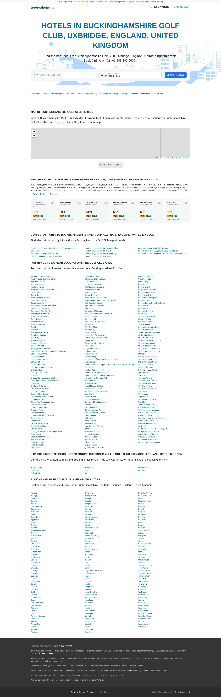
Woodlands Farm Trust (147, 439)
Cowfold (34, 565)
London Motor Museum (94, 370)
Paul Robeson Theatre (94, 426)
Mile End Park (90, 381)
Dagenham (35, 581)
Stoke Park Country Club (148, 362)
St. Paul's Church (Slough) (149, 351)
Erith (32, 613)
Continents (35, 94)
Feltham (34, 621)
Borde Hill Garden (38, 322)
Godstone (35, 632)
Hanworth (88, 509)
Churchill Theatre (38, 391)
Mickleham (89, 603)
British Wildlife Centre (39, 332)
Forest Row (35, 624)
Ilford (87, 557)
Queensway (143, 282)
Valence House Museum (148, 410)
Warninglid (142, 597)
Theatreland (143, 394)
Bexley (33, 514)
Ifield (87, 470)
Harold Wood (90, 520)
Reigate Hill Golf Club (147, 290)
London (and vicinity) (109, 94)
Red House (143, 284)
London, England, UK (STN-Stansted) (153, 248)
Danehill (34, 584)
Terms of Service (78, 692)
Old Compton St (91, 407)
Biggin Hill (35, 520)
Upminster (142, 587)
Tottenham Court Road (147, 399)
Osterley (88, 632)
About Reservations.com (41, 675)
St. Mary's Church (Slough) (149, 348)
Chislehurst (35, 557)
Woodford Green (145, 616)
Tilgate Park (143, 397)
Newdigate (89, 613)
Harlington (89, 514)
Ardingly (34, 496)
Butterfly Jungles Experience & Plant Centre (49, 351)
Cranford (34, 568)
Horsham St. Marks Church (96, 322)
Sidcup (141, 533)
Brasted (34, 525)
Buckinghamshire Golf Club (42, 348)
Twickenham (143, 584)
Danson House (37, 418)
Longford (88, 589)
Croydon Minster (38, 413)
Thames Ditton (144, 571)
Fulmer (33, 627)
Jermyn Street (90, 332)
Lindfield (88, 579)
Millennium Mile (91, 383)
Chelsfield (35, 549)
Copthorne (35, 563)
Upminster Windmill (146, 407)
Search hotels (175, 75)
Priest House (90, 442)
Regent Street (144, 287)
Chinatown (35, 383)
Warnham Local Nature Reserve (151, 418)
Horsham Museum (92, 316)
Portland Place (91, 439)
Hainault (88, 498)
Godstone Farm (91, 282)
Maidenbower (144, 468)
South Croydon (144, 544)
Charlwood (35, 546)
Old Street (142, 470)
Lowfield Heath (91, 595)
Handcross (89, 506)
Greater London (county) (87, 94)
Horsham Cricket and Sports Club (98, 314)
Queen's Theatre (145, 279)
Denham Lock (36, 429)
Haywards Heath (91, 528)
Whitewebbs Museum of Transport (152, 429)
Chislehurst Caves (38, 386)
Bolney (33, 522)
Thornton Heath (144, 573)
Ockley (87, 627)
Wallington (142, 592)
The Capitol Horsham (147, 383)
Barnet (33, 504)
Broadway (35, 338)
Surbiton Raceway (145, 367)
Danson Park (36, 421)
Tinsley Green (144, 576)
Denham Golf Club (38, 426)
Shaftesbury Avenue (146, 316)
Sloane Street (144, 324)
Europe (45, 94)
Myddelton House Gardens (96, 391)
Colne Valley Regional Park (42, 397)
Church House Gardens (40, 389)
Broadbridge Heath (38, 530)
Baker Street (36, 292)
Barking (34, 501)
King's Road (89, 346)
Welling (141, 600)
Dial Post (34, 592)
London (88, 584)
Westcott (142, 608)
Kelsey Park (89, 340)
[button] (34, 132)
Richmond (142, 514)
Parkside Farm (90, 421)
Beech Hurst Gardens (40, 308)
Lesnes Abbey (90, 357)
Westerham (143, 611)
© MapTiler (166, 158)
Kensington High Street (94, 343)
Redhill (141, 509)
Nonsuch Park (90, 397)
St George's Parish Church (149, 332)
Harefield (88, 512)
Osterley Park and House (95, 413)
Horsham (88, 546)
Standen (141, 354)
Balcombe (35, 498)
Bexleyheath (36, 517)
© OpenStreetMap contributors (180, 158)
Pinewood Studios (92, 431)
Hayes (87, 525)
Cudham (34, 579)
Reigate (141, 512)
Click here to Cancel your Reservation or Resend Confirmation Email (60, 665)
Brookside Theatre (38, 343)
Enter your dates (110, 165)
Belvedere (35, 512)
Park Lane (89, 418)
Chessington (36, 552)
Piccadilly (88, 429)
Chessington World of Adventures (45, 381)
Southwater (143, 549)
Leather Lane (90, 351)
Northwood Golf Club (93, 399)
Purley (140, 504)
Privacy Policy (92, 692)
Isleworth (88, 560)
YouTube (74, 680)
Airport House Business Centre (43, 279)
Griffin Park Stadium (93, 284)
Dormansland (36, 597)
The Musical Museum (147, 389)
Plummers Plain (144, 501)
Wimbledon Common (146, 437)
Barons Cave (36, 295)
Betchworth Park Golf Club (42, 311)
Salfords (141, 528)
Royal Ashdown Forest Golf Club (151, 303)
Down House (36, 434)
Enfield (33, 611)
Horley (87, 541)
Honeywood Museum (93, 311)
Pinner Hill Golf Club (93, 434)
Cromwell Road (37, 410)
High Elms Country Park (94, 306)
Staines (141, 552)
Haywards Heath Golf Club (95, 298)
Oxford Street (90, 415)
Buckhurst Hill (36, 536)
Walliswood (143, 595)
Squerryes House (145, 330)
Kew (86, 473)
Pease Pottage (144, 496)
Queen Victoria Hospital (94, 448)
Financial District (37, 445)
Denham (134, 94)
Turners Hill (143, 581)
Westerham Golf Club (147, 423)
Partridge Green (145, 493)
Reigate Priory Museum (148, 292)
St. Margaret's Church (147, 346)
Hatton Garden (91, 292)
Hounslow (89, 554)
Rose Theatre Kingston (147, 298)
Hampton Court (91, 504)
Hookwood (89, 538)
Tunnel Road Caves (146, 405)
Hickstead (89, 533)
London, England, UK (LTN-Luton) (99, 256)
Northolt (88, 616)
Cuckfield (34, 576)
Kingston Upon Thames (94, 571)
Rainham (141, 506)
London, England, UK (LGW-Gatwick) (100, 251)
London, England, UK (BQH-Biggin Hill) (46, 256)
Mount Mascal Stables (94, 386)
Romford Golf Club (145, 295)
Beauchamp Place (38, 300)
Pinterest (100, 680)
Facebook (59, 680)
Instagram (83, 680)
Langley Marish (91, 573)
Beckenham (36, 509)
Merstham (89, 600)
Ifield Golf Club (91, 327)
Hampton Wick (37, 468)
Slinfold (141, 538)
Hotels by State (74, 675)
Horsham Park (90, 319)
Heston (88, 530)
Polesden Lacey (91, 437)
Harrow (88, 522)
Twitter (67, 680)
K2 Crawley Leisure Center (96, 338)
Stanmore (142, 554)
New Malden (90, 611)
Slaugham (142, 536)
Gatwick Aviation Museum (95, 279)
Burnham (34, 538)
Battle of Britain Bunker (40, 298)
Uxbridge (124, 94)
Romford (141, 517)
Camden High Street (39, 354)
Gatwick (34, 629)
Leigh (87, 576)
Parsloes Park (90, 423)
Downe (34, 600)
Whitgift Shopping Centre (148, 431)
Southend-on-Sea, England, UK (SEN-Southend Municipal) (162, 254)
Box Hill (34, 327)
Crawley (34, 571)
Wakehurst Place (145, 415)
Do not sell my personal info (112, 675)
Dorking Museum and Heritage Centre (46, 431)
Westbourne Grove (146, 421)
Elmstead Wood (37, 439)
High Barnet (35, 473)
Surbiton (141, 563)
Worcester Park (144, 619)
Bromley (34, 533)
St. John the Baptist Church (149, 340)
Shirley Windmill (144, 322)
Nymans (88, 405)
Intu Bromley (90, 330)
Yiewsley (142, 627)
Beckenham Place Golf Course (43, 306)
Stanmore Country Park (148, 359)
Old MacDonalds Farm (94, 410)
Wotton (141, 621)
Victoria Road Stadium (147, 413)
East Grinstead (37, 603)
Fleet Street (36, 448)
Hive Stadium (90, 308)
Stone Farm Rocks (146, 365)
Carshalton (35, 544)
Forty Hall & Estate (92, 276)
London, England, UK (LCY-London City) (101, 248)
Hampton (88, 501)
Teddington (143, 568)
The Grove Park (145, 386)
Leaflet (160, 158)
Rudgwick (142, 520)
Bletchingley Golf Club (40, 314)
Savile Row (142, 314)
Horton (87, 552)
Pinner (141, 498)
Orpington (89, 629)
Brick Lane (35, 330)
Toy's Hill (142, 579)
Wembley (142, 603)
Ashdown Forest (37, 287)
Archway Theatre (38, 284)
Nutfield (88, 624)
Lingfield (88, 581)
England (70, 94)
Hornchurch (89, 544)
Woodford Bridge (145, 613)
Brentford (34, 528)
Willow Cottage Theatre (148, 434)
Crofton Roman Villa (39, 407)
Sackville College (145, 311)
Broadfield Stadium (38, 335)
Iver (86, 563)
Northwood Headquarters (95, 402)
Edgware (34, 608)
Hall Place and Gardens (94, 287)
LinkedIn (92, 680)
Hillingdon (89, 468)
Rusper (141, 525)
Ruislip (140, 522)
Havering (34, 470)
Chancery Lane (37, 370)
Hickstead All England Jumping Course (100, 300)
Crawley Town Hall (38, 405)
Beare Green (36, 506)
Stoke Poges (143, 560)
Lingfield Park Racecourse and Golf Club (101, 359)
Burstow (34, 541)
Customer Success (90, 675)
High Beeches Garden (94, 303)
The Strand (142, 391)
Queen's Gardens (145, 276)
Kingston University (92, 348)
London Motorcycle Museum (96, 373)
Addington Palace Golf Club (42, 276)
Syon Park (142, 375)
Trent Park (142, 402)
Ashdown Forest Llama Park (42, 290)
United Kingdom (57, 94)
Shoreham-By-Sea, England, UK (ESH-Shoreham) (158, 251)
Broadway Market (38, 340)
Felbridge (35, 619)
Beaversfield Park (38, 303)
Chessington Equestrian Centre (44, 378)
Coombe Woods (37, 399)
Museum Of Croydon (93, 389)
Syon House (143, 373)
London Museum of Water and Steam (100, 375)
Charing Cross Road (39, 373)
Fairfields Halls (37, 442)
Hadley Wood (90, 496)
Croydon (34, 573)
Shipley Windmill (144, 319)
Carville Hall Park (38, 365)
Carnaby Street (37, 362)
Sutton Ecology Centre (147, 370)
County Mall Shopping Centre (43, 402)
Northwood (89, 619)
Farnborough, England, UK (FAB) (44, 254)
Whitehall (142, 426)
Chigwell (34, 554)
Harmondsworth (91, 517)
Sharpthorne (143, 530)
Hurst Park (89, 324)
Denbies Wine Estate (39, 423)
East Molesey (36, 605)
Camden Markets (38, 357)
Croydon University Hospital (42, 415)
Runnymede (143, 308)
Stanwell (141, 557)
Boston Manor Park (39, 324)
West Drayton (144, 605)
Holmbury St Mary (92, 536)
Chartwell (34, 375)
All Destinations (60, 675)
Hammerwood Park (92, 290)
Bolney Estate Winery (39, 316)
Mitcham (88, 605)
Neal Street (89, 394)
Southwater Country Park (148, 327)
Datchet (34, 587)
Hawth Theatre (91, 295)
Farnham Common (38, 616)
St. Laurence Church (146, 343)
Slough (141, 541)
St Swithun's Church (146, 338)
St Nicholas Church (146, 335)
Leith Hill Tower (91, 354)
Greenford (89, 493)
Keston (87, 568)
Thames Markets (145, 378)
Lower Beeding (91, 592)
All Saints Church (38, 282)
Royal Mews (143, 306)
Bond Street (36, 319)
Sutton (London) (145, 565)
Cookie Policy (105, 692)
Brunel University (38, 346)
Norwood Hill (90, 621)
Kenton (88, 565)
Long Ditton (89, 587)
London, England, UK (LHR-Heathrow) (100, 254)
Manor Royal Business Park (96, 378)
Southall (141, 546)
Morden (88, 608)
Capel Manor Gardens (40, 359)
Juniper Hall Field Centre (95, 335)
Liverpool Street (91, 362)
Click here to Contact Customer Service (126, 665)
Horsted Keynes (91, 549)
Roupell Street (144, 300)
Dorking (34, 595)
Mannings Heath (91, 597)
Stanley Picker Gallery (147, 357)
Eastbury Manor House (40, 437)
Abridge (34, 493)
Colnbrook (35, 560)
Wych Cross (143, 624)
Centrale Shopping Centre (41, 367)
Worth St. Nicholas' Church (149, 442)
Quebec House (91, 445)
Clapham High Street (39, 394)
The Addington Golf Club (148, 381)
